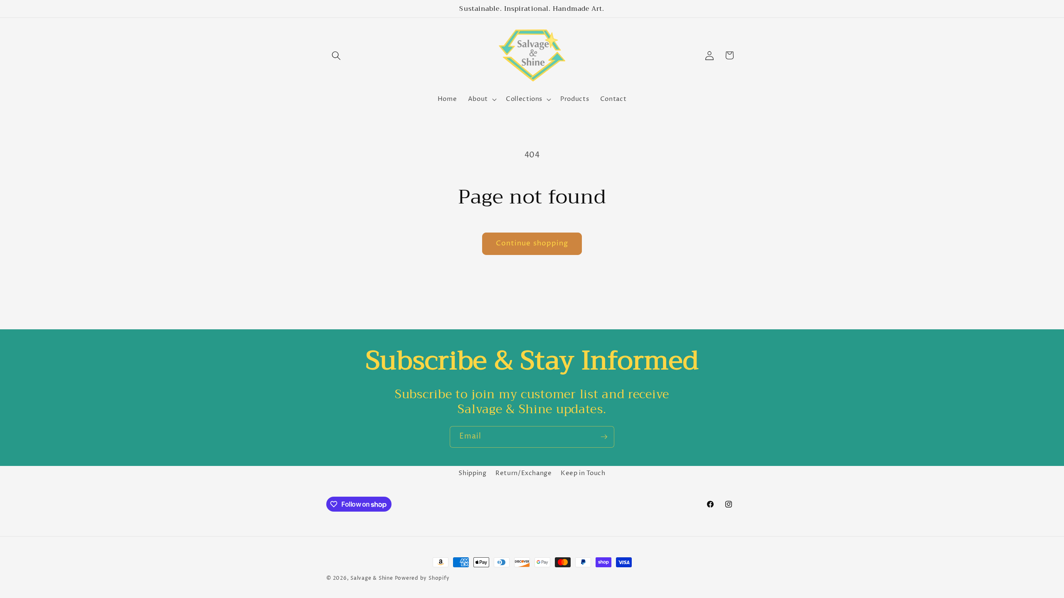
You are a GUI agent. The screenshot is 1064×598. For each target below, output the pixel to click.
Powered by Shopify (422, 578)
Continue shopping (532, 243)
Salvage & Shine (371, 578)
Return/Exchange (523, 473)
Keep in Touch (583, 473)
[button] (336, 55)
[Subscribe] (604, 437)
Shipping (472, 473)
